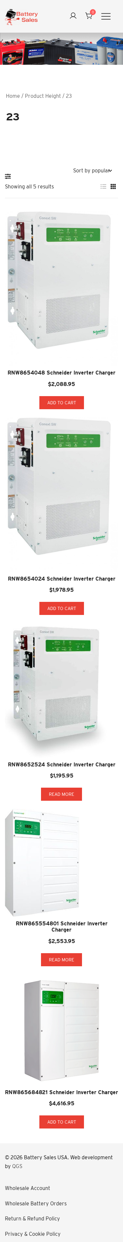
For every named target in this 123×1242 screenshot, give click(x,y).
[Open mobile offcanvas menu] (106, 16)
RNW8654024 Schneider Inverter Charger (61, 579)
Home (13, 96)
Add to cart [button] (61, 402)
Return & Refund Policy (32, 1219)
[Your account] (73, 16)
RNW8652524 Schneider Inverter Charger (61, 764)
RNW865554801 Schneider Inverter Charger (62, 926)
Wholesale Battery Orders (36, 1203)
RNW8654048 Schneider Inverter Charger (61, 373)
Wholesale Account (27, 1188)
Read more (61, 794)
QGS (17, 1166)
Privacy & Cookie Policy (33, 1234)
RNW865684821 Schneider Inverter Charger (61, 1092)
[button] (9, 176)
